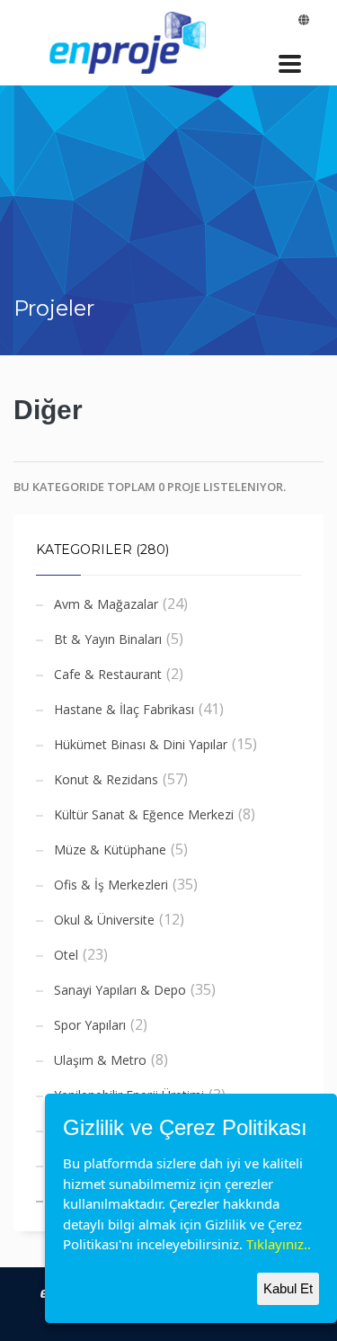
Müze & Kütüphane (110, 849)
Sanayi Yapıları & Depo (120, 989)
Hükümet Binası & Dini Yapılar (140, 744)
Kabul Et (288, 1288)
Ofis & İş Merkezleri (111, 884)
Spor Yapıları (90, 1024)
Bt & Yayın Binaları (108, 639)
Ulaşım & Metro (100, 1059)
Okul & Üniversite (104, 919)
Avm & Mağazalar (106, 603)
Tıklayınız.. (278, 1244)
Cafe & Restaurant (108, 674)
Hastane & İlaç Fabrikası (124, 709)
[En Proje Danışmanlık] (132, 40)
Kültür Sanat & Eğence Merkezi (144, 814)
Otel (66, 954)
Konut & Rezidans (106, 779)
